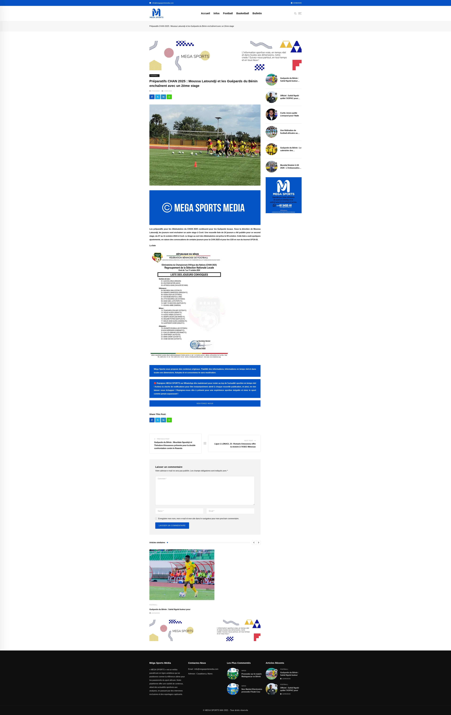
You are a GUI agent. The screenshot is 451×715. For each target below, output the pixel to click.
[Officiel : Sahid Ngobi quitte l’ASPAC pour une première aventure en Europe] (271, 97)
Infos (217, 13)
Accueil (205, 13)
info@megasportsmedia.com (163, 3)
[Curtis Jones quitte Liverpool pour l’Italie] (271, 114)
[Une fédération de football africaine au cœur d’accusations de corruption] (271, 132)
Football (228, 13)
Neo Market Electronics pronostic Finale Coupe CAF (251, 691)
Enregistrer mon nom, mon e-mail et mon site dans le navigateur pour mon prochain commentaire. (198, 519)
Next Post (248, 440)
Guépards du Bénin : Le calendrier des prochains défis (290, 150)
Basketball (242, 13)
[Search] (295, 13)
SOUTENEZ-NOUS (205, 403)
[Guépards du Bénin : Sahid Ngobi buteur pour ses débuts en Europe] (271, 80)
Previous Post (163, 439)
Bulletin (257, 13)
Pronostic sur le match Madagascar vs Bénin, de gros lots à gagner (251, 676)
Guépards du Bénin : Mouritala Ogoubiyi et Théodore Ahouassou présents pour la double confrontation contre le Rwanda (174, 445)
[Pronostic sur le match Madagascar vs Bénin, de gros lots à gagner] (233, 674)
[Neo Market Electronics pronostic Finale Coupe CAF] (233, 689)
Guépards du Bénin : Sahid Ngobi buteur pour (169, 609)
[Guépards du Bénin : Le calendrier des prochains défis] (271, 149)
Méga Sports (159, 369)
